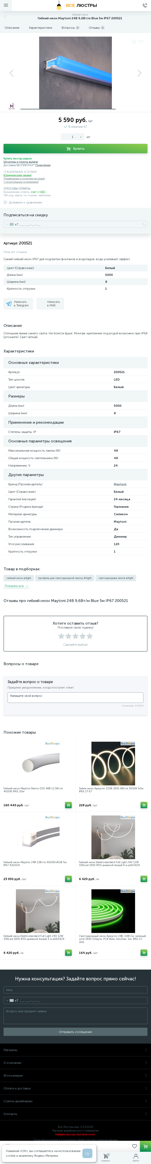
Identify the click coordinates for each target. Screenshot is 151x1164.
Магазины (10, 1050)
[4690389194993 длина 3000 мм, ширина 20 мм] (38, 911)
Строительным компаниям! (21, 182)
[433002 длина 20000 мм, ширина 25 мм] (38, 763)
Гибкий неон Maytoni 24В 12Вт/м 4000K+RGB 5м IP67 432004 (35, 864)
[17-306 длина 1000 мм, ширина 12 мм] (113, 911)
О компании (12, 1063)
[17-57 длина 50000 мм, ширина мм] (113, 763)
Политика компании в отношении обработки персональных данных (76, 1139)
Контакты (10, 1114)
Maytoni (120, 484)
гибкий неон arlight (18, 578)
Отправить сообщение (75, 1032)
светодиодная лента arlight (116, 578)
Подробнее (43, 165)
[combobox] (11, 224)
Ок (87, 1153)
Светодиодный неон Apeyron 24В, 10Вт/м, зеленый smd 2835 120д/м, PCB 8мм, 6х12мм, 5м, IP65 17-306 (112, 939)
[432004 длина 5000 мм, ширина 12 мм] (38, 837)
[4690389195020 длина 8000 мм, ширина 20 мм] (113, 837)
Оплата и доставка (17, 1088)
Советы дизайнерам (18, 1101)
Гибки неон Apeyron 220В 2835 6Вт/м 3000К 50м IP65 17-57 (111, 790)
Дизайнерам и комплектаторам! (24, 178)
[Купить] (68, 805)
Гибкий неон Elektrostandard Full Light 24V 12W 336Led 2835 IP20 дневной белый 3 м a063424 (34, 938)
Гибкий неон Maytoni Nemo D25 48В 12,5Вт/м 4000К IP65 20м (33, 790)
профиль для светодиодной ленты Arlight (64, 578)
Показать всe (15, 586)
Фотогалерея (13, 1075)
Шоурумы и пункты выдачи (21, 162)
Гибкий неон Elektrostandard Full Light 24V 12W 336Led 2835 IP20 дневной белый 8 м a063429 (109, 864)
